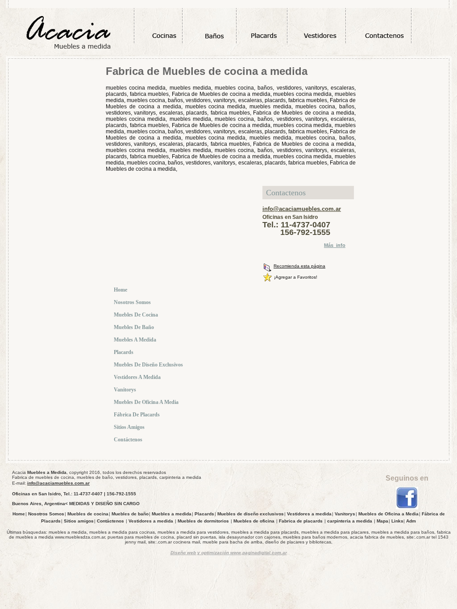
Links (397, 520)
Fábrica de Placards (137, 414)
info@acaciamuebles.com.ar (301, 209)
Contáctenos (129, 439)
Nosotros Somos (133, 302)
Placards (124, 352)
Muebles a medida (136, 340)
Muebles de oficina (253, 520)
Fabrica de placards (301, 520)
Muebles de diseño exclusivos (149, 365)
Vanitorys (125, 390)
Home (121, 290)
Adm (411, 520)
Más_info (334, 245)
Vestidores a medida (138, 377)
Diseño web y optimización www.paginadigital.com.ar (228, 552)
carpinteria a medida (349, 520)
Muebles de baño (134, 327)
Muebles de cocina (136, 315)
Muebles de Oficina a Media (147, 402)
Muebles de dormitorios (203, 520)
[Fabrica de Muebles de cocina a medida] (407, 507)
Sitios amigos (130, 427)
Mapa (382, 520)
